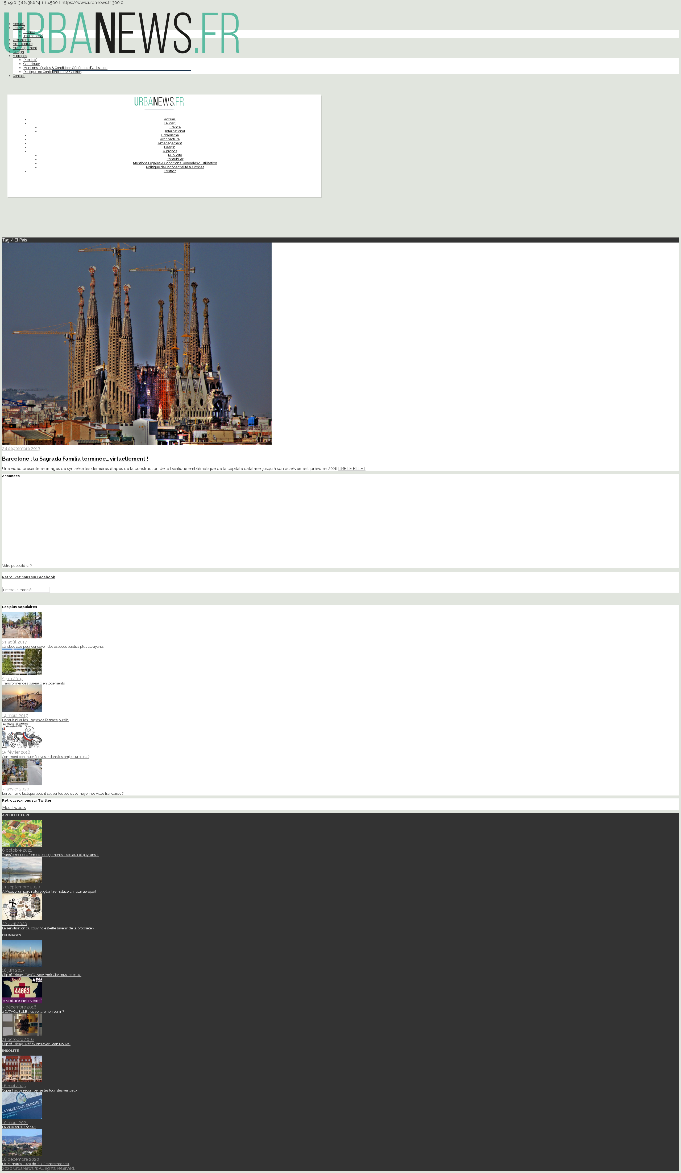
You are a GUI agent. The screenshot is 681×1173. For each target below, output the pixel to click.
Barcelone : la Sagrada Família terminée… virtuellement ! (75, 459)
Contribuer (31, 64)
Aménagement (25, 48)
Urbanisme (22, 40)
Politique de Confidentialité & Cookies (52, 72)
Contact (19, 76)
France (29, 32)
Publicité (30, 60)
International (33, 36)
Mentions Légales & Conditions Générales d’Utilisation (65, 68)
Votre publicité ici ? (17, 565)
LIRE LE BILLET (352, 468)
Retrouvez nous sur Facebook (28, 577)
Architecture (22, 44)
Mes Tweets (14, 807)
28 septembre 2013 (21, 448)
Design (18, 52)
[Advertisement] (340, 219)
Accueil (19, 24)
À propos (20, 56)
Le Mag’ (19, 28)
